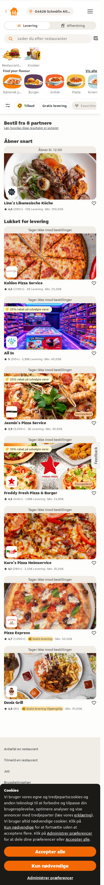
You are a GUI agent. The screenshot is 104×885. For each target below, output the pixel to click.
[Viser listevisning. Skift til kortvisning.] (96, 38)
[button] (11, 11)
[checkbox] (12, 84)
